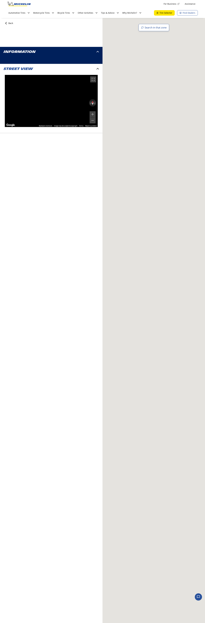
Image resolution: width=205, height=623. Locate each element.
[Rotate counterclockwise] (90, 102)
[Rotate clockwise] (95, 102)
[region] (51, 101)
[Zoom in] (93, 114)
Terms (81, 126)
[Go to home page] (19, 4)
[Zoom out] (93, 120)
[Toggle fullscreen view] (93, 79)
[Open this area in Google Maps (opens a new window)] (10, 125)
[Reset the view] (92, 102)
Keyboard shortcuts (45, 126)
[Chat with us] (198, 597)
